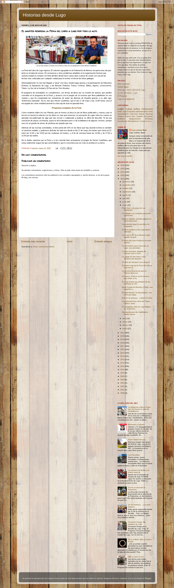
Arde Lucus (122, 111)
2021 (122, 333)
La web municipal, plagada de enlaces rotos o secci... (134, 252)
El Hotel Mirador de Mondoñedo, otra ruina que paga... (137, 294)
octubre (125, 188)
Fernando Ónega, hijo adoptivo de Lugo (137, 523)
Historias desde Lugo (44, 15)
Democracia (147, 109)
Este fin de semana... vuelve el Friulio (137, 298)
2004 (122, 380)
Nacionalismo (133, 121)
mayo (124, 205)
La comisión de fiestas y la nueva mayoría (138, 471)
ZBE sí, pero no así (136, 557)
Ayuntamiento (123, 114)
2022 (122, 179)
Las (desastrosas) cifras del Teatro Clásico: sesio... (136, 302)
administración (142, 111)
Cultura (128, 109)
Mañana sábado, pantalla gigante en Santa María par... (136, 220)
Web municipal (123, 84)
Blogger (148, 578)
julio (124, 198)
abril (124, 318)
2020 (122, 336)
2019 (122, 339)
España (140, 116)
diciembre (126, 182)
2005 (122, 376)
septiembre (127, 192)
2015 (122, 353)
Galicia (141, 114)
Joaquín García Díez (126, 116)
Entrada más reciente (33, 241)
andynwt (123, 578)
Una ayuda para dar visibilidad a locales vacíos (135, 313)
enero (125, 329)
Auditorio (121, 119)
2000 (122, 393)
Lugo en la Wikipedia (126, 99)
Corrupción (148, 116)
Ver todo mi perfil (124, 156)
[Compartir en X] (66, 148)
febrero (125, 325)
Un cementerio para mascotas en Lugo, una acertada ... (135, 247)
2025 (122, 169)
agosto (125, 195)
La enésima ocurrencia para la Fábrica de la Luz (134, 272)
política (137, 109)
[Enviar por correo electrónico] (61, 148)
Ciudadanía (143, 121)
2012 (122, 363)
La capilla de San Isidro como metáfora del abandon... (134, 258)
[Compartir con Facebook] (68, 148)
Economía (131, 111)
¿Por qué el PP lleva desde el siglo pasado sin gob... (136, 236)
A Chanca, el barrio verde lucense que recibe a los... (135, 277)
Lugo (121, 108)
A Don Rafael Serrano (137, 440)
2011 (122, 366)
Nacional (149, 114)
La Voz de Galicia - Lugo (127, 93)
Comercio (134, 114)
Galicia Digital (123, 87)
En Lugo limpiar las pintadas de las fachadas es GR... (136, 283)
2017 (122, 346)
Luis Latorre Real (139, 130)
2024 (122, 172)
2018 (122, 343)
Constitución (123, 121)
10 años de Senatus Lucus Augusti (136, 262)
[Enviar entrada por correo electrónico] (56, 148)
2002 (122, 386)
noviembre (126, 185)
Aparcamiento (134, 119)
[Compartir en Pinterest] (71, 148)
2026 (122, 165)
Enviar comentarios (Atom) (43, 247)
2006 (122, 373)
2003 (122, 383)
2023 (122, 175)
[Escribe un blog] (63, 148)
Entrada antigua (103, 241)
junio (124, 202)
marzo (125, 322)
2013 (122, 359)
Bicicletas (149, 119)
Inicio (69, 241)
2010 (122, 370)
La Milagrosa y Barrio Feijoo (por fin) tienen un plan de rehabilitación (139, 409)
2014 (122, 356)
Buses (150, 121)
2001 (122, 390)
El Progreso (122, 96)
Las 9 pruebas (134, 455)
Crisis (150, 111)
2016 (122, 349)
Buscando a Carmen (136, 424)
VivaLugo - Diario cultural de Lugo (131, 90)
